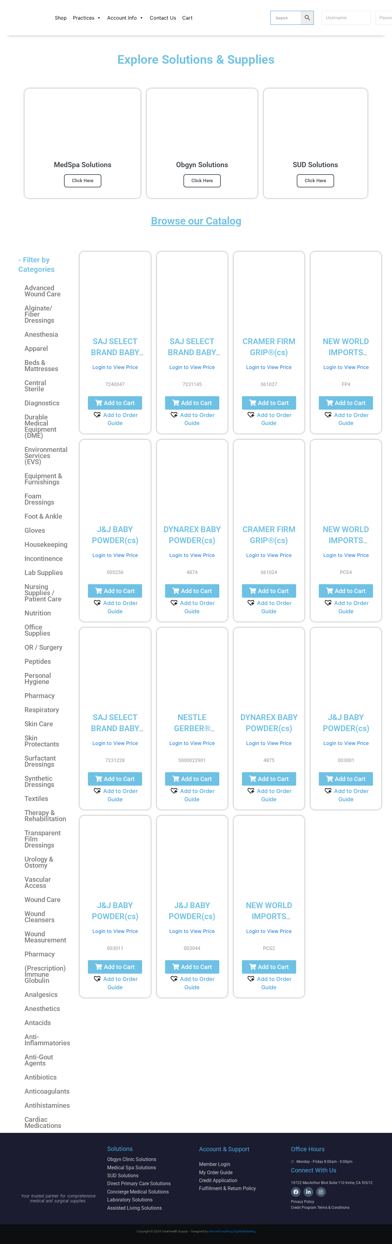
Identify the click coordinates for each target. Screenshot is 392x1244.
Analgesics (41, 994)
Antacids (37, 1023)
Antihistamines (47, 1105)
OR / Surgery (43, 647)
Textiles (36, 798)
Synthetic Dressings (39, 781)
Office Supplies (37, 630)
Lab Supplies (43, 573)
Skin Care (38, 724)
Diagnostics (41, 403)
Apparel (36, 348)
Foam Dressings (39, 499)
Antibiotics (40, 1077)
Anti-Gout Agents (38, 1060)
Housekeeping (45, 544)
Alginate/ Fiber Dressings (39, 314)
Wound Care (42, 900)
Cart (187, 18)
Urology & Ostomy (38, 862)
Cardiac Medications (42, 1122)
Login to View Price (115, 367)
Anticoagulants (47, 1091)
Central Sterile (35, 386)
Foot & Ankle (43, 516)
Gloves (34, 530)
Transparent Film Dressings (42, 839)
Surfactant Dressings (40, 761)
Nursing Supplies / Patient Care (43, 593)
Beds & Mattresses (41, 366)
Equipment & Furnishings (43, 479)
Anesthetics (42, 1009)
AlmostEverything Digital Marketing (232, 1231)
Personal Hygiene (37, 679)
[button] (115, 403)
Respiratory (41, 710)
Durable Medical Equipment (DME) (40, 426)
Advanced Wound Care (42, 291)
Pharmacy (39, 696)
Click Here (82, 180)
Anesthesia (41, 334)
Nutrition (37, 613)
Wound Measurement (45, 937)
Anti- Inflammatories (47, 1040)
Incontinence (43, 558)
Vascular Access (37, 882)
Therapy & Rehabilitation (45, 816)
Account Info (122, 18)
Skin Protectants (41, 741)
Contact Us (163, 18)
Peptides (37, 661)
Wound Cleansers (39, 917)
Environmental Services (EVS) (46, 456)
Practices (83, 18)
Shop (61, 18)
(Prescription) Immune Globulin (45, 974)
